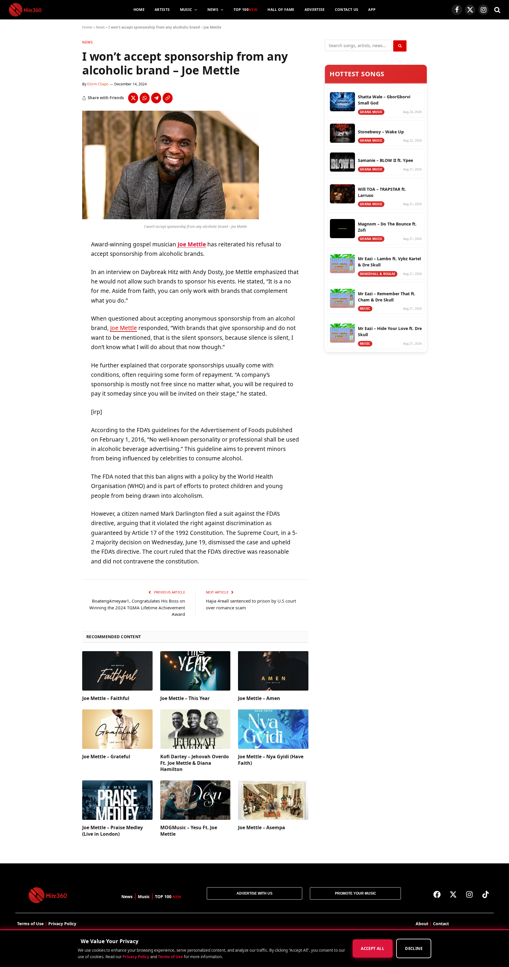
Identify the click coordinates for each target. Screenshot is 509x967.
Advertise (315, 9)
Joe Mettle (192, 244)
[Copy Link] (168, 98)
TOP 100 (246, 9)
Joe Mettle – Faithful (105, 698)
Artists (162, 9)
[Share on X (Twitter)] (133, 98)
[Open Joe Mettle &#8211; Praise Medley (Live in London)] (117, 800)
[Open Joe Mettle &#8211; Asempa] (273, 800)
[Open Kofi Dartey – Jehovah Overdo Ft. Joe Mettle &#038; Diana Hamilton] (195, 729)
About (422, 923)
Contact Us (346, 9)
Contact (441, 923)
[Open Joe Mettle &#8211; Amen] (273, 671)
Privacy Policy (136, 956)
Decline (413, 948)
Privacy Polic (61, 923)
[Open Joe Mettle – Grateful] (117, 729)
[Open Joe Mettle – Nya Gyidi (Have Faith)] (273, 729)
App (372, 9)
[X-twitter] (453, 894)
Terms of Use (170, 956)
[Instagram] (469, 894)
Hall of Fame (280, 9)
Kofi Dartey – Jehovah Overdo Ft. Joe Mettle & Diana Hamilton (194, 763)
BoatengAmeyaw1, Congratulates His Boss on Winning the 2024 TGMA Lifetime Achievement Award (137, 607)
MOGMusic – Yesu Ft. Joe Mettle (188, 831)
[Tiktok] (485, 894)
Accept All (372, 948)
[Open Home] (25, 9)
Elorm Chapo (97, 84)
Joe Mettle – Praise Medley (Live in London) (112, 831)
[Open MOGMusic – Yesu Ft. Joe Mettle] (195, 800)
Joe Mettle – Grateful (106, 757)
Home (139, 9)
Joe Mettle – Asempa (261, 828)
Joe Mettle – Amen (259, 698)
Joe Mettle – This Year (185, 698)
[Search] (496, 9)
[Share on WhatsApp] (145, 98)
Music (186, 9)
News (212, 9)
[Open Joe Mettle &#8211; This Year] (195, 671)
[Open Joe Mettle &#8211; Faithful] (117, 671)
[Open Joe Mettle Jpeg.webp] (170, 217)
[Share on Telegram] (156, 98)
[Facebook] (436, 894)
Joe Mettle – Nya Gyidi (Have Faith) (270, 760)
